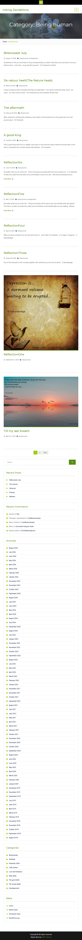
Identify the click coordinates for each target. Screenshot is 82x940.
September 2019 (15, 796)
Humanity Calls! (14, 863)
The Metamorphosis (28, 531)
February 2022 (14, 680)
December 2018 (14, 821)
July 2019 (12, 800)
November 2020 (14, 742)
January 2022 (13, 685)
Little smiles (13, 867)
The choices (13, 484)
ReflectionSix (13, 162)
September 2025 (15, 593)
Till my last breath (17, 431)
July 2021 (12, 709)
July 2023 (12, 635)
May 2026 (12, 560)
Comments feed (14, 914)
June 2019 (12, 805)
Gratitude (12, 859)
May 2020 (12, 767)
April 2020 (12, 771)
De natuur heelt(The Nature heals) (28, 80)
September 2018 (15, 834)
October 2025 (13, 589)
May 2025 (12, 610)
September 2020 (15, 751)
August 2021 (13, 705)
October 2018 (13, 829)
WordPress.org (14, 918)
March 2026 (13, 569)
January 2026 (13, 577)
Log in (11, 906)
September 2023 (15, 627)
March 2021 (13, 726)
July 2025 (12, 602)
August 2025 (13, 598)
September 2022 (15, 656)
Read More (7, 179)
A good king (12, 135)
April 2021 (12, 722)
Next (45, 453)
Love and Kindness (15, 872)
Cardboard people (34, 518)
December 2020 (14, 738)
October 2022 (13, 651)
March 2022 (13, 676)
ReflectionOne (14, 354)
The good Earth (14, 880)
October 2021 (13, 697)
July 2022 (12, 664)
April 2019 (12, 809)
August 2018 (13, 838)
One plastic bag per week (25, 526)
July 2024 (12, 622)
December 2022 (14, 643)
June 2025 (12, 606)
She (18, 514)
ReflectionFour (14, 225)
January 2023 (13, 639)
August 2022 (13, 660)
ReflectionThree (15, 253)
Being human (24, 58)
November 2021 (14, 693)
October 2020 (13, 747)
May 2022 (12, 668)
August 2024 (13, 618)
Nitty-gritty (12, 876)
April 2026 (12, 565)
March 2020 (13, 776)
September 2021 (15, 701)
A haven (12, 492)
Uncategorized (33, 58)
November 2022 (14, 647)
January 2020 (13, 784)
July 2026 (12, 552)
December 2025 (14, 581)
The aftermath (14, 107)
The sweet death (15, 884)
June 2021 (12, 714)
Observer (12, 488)
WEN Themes (46, 937)
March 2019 (13, 813)
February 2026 (14, 573)
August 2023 (13, 631)
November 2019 (14, 792)
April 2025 (12, 614)
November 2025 (14, 585)
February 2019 (14, 817)
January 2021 (13, 734)
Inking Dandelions (16, 10)
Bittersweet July (15, 53)
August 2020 (13, 755)
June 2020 (12, 763)
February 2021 (14, 730)
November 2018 (14, 825)
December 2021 (14, 689)
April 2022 (12, 672)
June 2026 (12, 556)
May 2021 (12, 718)
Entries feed (13, 910)
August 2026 (13, 548)
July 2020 (12, 759)
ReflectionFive (14, 194)
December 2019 (14, 788)
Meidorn (12, 497)
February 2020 (14, 780)
